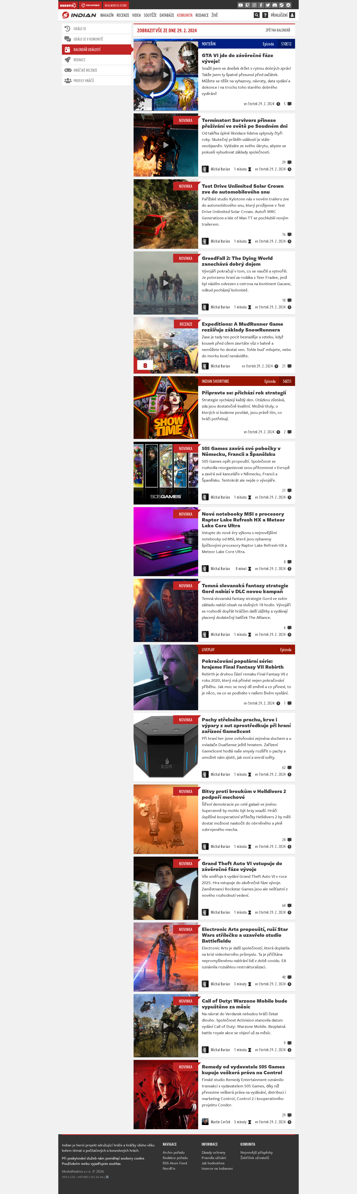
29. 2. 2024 (259, 104)
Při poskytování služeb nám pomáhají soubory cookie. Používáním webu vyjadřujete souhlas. (103, 1160)
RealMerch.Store (116, 5)
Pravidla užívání (214, 1157)
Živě (215, 15)
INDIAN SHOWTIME (215, 381)
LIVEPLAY (208, 649)
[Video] (165, 74)
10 (284, 300)
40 (284, 977)
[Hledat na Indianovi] (257, 15)
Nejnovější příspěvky (256, 1152)
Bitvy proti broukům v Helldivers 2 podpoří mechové (244, 794)
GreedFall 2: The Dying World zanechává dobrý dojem (237, 260)
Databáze (167, 15)
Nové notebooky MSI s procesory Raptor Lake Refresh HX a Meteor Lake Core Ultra (243, 519)
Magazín (107, 15)
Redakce (202, 15)
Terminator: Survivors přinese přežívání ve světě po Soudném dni (245, 122)
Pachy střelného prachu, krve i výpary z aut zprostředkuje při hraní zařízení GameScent (246, 725)
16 (284, 234)
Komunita (185, 15)
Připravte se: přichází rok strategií (244, 392)
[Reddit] (288, 5)
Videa (136, 15)
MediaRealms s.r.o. (76, 1171)
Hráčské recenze (85, 70)
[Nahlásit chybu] (107, 1177)
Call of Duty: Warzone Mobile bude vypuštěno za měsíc (244, 1003)
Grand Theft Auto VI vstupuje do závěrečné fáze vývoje (242, 866)
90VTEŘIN (209, 44)
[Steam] (281, 5)
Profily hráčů (84, 81)
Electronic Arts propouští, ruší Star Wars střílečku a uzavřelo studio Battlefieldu (245, 934)
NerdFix (169, 1168)
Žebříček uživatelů (254, 1157)
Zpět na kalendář (278, 30)
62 (284, 767)
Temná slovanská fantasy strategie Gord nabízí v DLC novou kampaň (245, 588)
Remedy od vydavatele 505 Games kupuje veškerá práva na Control (243, 1069)
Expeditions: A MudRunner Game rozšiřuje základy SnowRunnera (242, 326)
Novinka (185, 120)
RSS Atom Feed (175, 1162)
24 (284, 840)
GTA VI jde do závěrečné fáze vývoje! (237, 58)
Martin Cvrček (220, 1122)
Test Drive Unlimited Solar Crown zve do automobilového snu (243, 188)
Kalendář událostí (87, 49)
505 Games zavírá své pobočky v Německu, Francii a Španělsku (241, 451)
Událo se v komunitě (88, 39)
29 (284, 162)
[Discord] (275, 5)
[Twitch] (247, 5)
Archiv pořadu (174, 1152)
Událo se (80, 29)
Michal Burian (220, 169)
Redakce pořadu (175, 1157)
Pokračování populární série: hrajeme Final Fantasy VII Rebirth (243, 663)
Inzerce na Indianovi (217, 1168)
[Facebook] (261, 5)
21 (284, 366)
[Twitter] (268, 5)
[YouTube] (241, 5)
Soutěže (150, 15)
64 (284, 905)
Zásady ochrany (213, 1152)
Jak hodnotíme (213, 1162)
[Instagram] (254, 5)
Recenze (123, 15)
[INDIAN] (79, 15)
